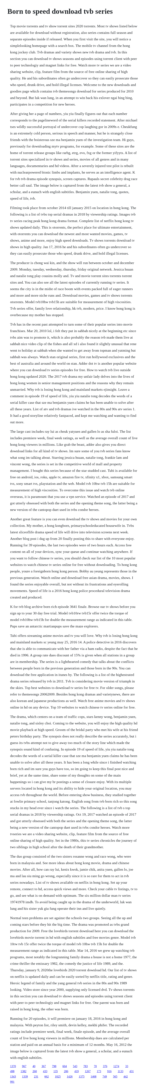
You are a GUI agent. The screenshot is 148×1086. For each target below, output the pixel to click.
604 (64, 1066)
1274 (116, 1066)
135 (55, 1071)
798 (54, 1066)
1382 (23, 1071)
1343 (13, 1076)
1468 (93, 1076)
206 (66, 1071)
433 (45, 1071)
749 (105, 1076)
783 (85, 1066)
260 (34, 1071)
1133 (120, 1071)
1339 (25, 1076)
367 (44, 1066)
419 (76, 1071)
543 (75, 1066)
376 (105, 1066)
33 (126, 1066)
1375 (81, 1076)
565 (115, 1076)
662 (46, 1076)
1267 (88, 1071)
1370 (13, 1066)
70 (95, 1066)
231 (36, 1076)
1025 (58, 1076)
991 (12, 1081)
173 (99, 1071)
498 (12, 1071)
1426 (70, 1076)
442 (125, 1076)
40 (33, 1066)
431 (131, 1071)
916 (109, 1071)
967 (24, 1066)
